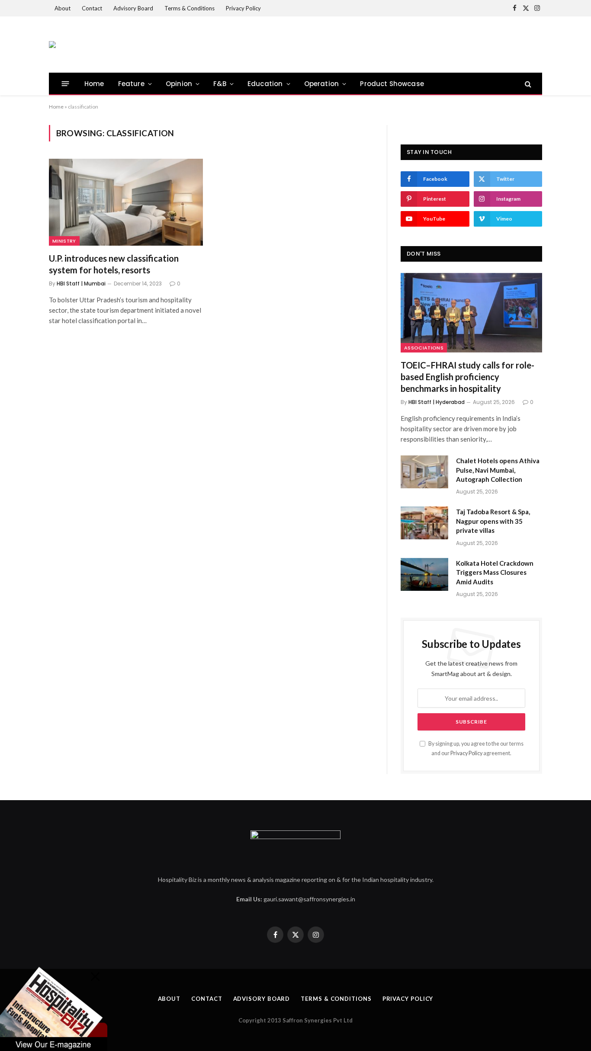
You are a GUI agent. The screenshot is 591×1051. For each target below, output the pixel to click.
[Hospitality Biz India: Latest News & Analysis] (52, 44)
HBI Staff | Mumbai (81, 283)
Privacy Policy (243, 8)
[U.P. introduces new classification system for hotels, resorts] (126, 202)
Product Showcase (392, 83)
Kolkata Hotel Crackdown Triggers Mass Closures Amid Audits (494, 572)
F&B (219, 83)
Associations (423, 347)
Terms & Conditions (189, 8)
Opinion (179, 83)
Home (94, 83)
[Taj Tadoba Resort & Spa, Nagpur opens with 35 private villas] (424, 522)
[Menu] (65, 83)
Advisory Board (133, 8)
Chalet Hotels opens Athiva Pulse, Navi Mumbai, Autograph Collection (498, 470)
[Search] (527, 83)
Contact (92, 8)
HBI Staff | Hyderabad (436, 402)
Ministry (64, 240)
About (63, 8)
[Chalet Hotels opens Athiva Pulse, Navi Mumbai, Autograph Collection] (424, 471)
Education (265, 83)
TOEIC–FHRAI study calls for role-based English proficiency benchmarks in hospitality (467, 377)
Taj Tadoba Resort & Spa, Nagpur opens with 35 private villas (493, 521)
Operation (321, 83)
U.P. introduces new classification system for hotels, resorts (114, 264)
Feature (131, 83)
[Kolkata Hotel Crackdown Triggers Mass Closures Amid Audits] (424, 574)
